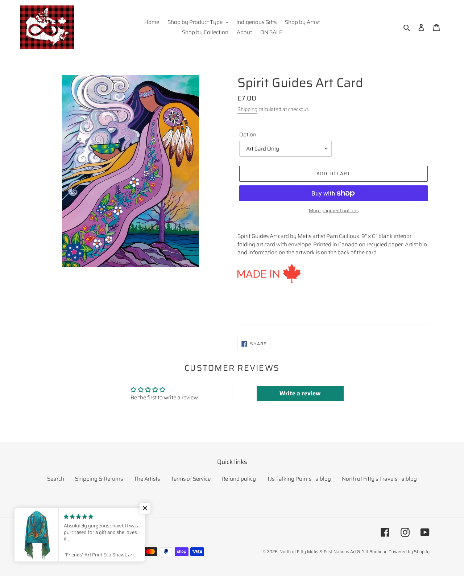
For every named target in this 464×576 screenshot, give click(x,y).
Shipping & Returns (99, 478)
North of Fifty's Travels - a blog (379, 478)
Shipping (247, 109)
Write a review (299, 393)
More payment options (334, 210)
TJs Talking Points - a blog (299, 478)
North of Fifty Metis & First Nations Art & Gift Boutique (333, 551)
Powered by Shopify (409, 551)
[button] (145, 508)
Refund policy (238, 478)
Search (55, 478)
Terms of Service (191, 478)
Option (247, 135)
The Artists (147, 478)
